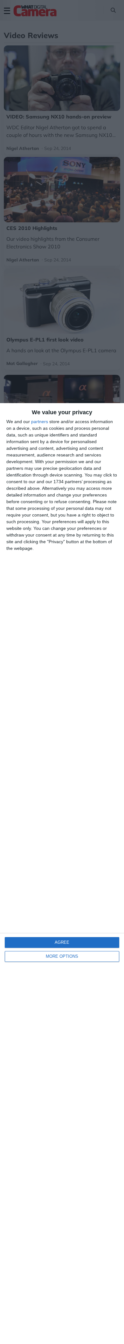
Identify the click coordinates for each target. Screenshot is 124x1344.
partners (39, 421)
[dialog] (62, 873)
